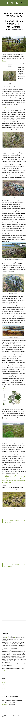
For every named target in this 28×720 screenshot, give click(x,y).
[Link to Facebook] (25, 718)
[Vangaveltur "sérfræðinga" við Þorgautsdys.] (14, 44)
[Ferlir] (11, 3)
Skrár (14, 19)
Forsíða (4, 683)
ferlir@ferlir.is (5, 670)
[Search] (20, 3)
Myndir (3, 686)
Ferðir (3, 681)
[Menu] (24, 3)
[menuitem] (20, 3)
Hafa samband (5, 685)
